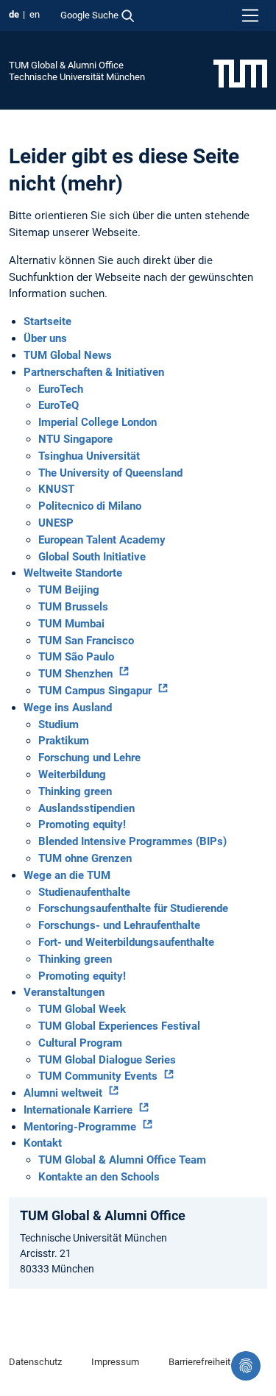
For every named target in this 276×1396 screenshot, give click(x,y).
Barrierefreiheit (199, 1361)
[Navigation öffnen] (250, 15)
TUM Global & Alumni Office (66, 65)
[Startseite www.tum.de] (240, 72)
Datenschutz (35, 1361)
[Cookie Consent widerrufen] (246, 1366)
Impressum (115, 1361)
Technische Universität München (77, 76)
